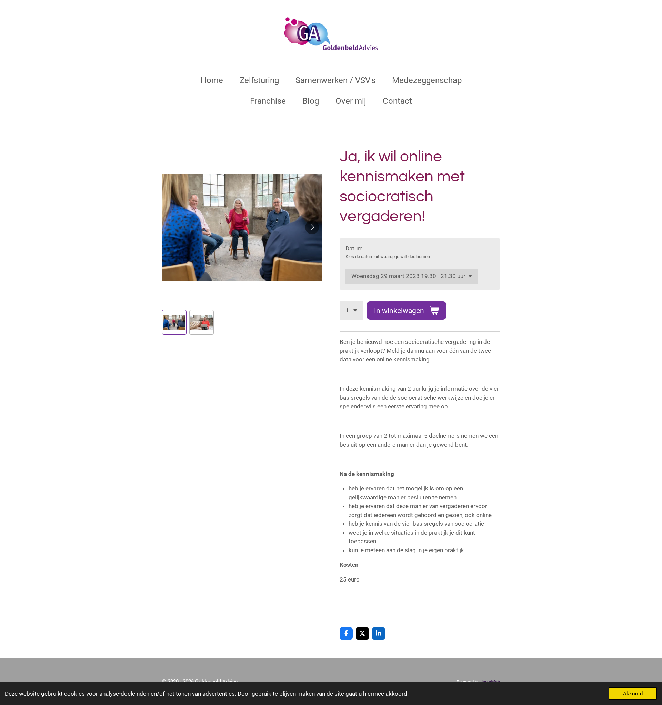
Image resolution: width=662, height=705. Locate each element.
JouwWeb (490, 681)
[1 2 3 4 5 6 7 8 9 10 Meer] (351, 310)
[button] (174, 322)
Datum (354, 248)
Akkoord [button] (633, 694)
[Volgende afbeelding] (312, 227)
